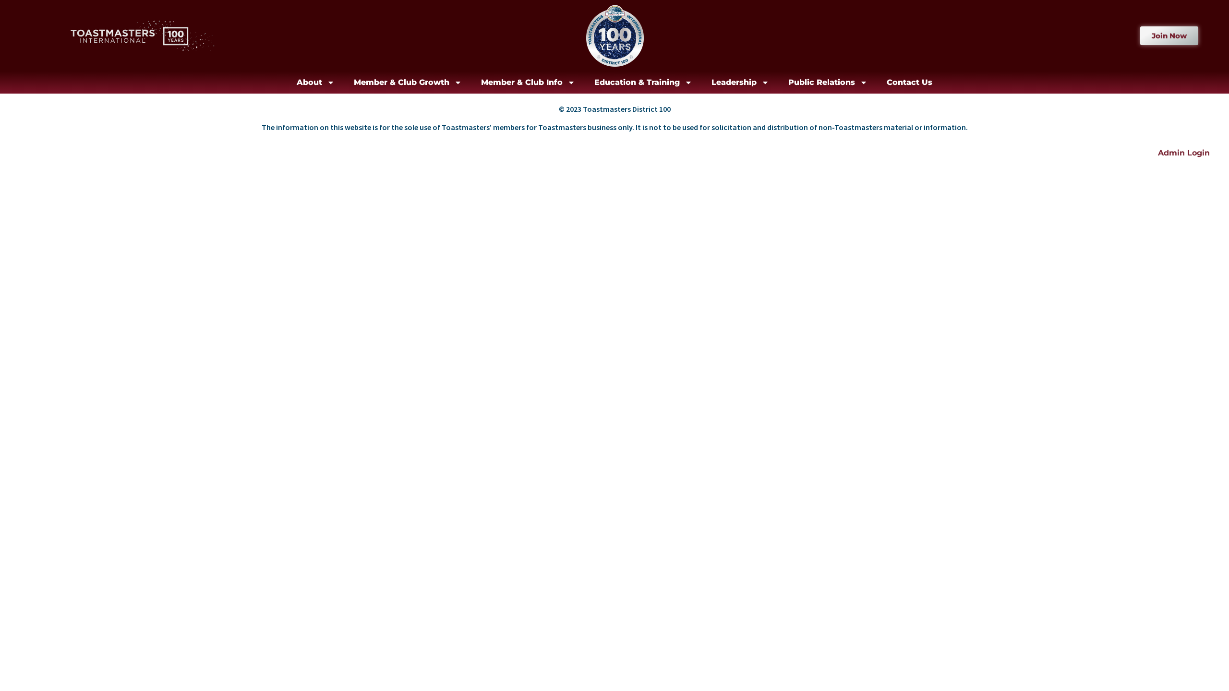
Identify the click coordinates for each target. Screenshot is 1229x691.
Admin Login (1184, 152)
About (309, 82)
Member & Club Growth (401, 82)
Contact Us (909, 82)
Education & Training (637, 82)
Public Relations (821, 82)
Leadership (734, 82)
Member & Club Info (522, 82)
